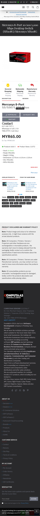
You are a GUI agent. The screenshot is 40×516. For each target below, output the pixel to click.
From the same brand (27, 177)
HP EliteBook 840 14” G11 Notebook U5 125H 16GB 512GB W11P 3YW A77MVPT (31, 186)
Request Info (30, 115)
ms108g (5, 200)
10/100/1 (5, 203)
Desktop (22, 203)
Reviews (25, 98)
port (17, 197)
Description (6, 98)
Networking (31, 12)
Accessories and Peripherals (18, 12)
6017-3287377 (9, 320)
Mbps (16, 203)
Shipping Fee (12, 115)
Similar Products (8, 177)
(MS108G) (5, 206)
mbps (21, 197)
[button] (18, 194)
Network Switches (21, 14)
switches (19, 200)
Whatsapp (12, 119)
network (11, 200)
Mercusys (26, 200)
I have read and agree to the (16, 503)
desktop (27, 197)
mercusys (10, 197)
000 (11, 203)
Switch (29, 203)
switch (34, 197)
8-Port (33, 200)
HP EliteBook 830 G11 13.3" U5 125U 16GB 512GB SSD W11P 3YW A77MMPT (12, 186)
